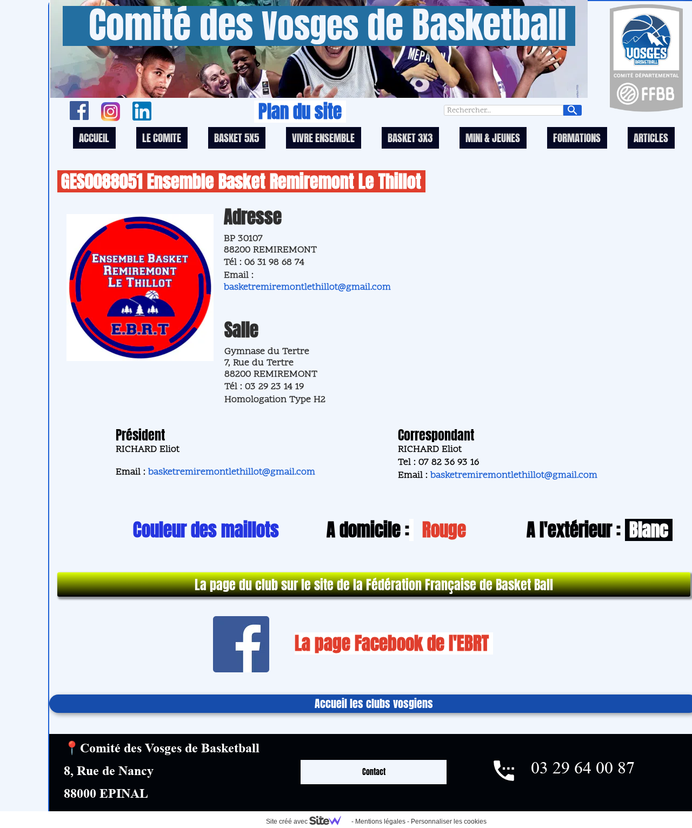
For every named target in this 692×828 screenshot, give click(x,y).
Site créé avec (287, 821)
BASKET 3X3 (410, 137)
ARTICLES (651, 137)
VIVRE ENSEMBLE (323, 137)
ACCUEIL (94, 137)
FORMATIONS (577, 137)
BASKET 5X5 (236, 137)
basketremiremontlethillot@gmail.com (307, 287)
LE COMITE (161, 137)
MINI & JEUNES (492, 137)
